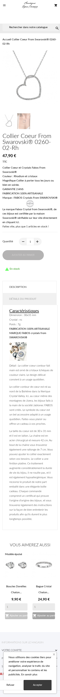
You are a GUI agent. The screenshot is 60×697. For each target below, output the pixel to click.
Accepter (37, 685)
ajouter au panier (23, 255)
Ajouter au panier (16, 616)
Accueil (6, 39)
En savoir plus (29, 674)
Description (17, 287)
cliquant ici (12, 222)
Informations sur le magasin (23, 642)
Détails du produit (22, 299)
